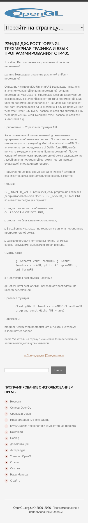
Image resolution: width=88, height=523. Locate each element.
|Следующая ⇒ (54, 355)
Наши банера (19, 474)
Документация (19, 444)
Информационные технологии (29, 419)
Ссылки (15, 468)
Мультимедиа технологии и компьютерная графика (43, 425)
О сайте (15, 480)
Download (16, 432)
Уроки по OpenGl (21, 456)
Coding (14, 438)
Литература (17, 450)
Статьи (14, 462)
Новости (15, 401)
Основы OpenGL (20, 407)
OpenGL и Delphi (21, 413)
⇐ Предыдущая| (34, 355)
